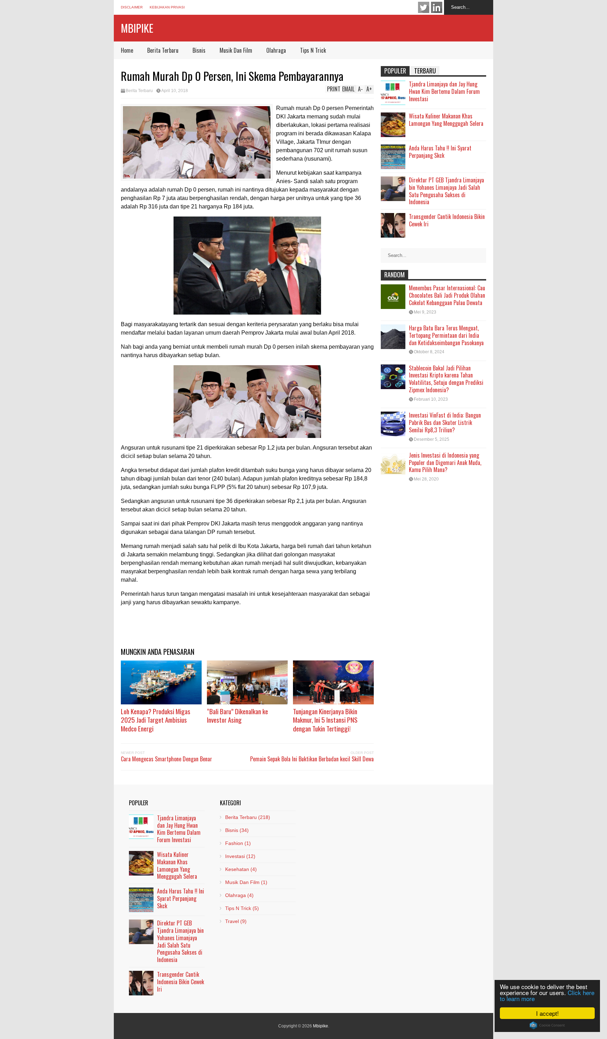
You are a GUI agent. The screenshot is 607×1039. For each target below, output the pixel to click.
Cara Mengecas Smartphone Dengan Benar (166, 759)
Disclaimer (132, 7)
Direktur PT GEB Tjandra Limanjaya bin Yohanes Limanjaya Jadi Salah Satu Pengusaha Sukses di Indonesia (446, 191)
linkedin (436, 7)
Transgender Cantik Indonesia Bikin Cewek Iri (447, 220)
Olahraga (276, 50)
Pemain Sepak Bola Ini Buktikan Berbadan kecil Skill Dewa (312, 759)
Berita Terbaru (162, 50)
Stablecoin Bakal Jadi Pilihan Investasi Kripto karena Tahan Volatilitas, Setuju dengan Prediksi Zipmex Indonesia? (446, 379)
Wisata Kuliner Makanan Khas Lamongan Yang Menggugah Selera (446, 120)
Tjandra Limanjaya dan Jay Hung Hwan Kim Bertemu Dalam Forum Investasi (444, 91)
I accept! (547, 1013)
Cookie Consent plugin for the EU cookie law (547, 1025)
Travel (236, 921)
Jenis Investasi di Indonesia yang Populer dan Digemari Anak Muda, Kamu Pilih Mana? (445, 462)
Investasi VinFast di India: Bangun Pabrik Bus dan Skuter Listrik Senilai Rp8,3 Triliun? (445, 422)
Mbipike (137, 28)
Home (127, 50)
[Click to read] (161, 682)
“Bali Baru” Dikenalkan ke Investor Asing (237, 715)
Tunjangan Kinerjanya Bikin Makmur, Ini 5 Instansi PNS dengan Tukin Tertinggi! (325, 719)
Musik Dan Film (236, 50)
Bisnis (198, 50)
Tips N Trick (313, 50)
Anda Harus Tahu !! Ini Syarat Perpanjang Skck (440, 152)
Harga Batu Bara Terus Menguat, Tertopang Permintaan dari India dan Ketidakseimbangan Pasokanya (446, 335)
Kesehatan (241, 869)
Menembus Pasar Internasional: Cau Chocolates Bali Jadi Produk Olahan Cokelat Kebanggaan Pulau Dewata (447, 295)
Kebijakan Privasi (167, 7)
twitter (423, 7)
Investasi (240, 856)
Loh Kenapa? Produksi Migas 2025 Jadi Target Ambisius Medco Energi (155, 719)
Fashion (238, 843)
